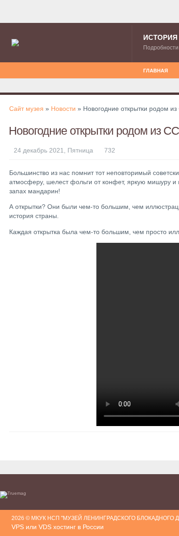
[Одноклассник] (19, 65)
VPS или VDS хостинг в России (57, 527)
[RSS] (14, 65)
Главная (155, 70)
